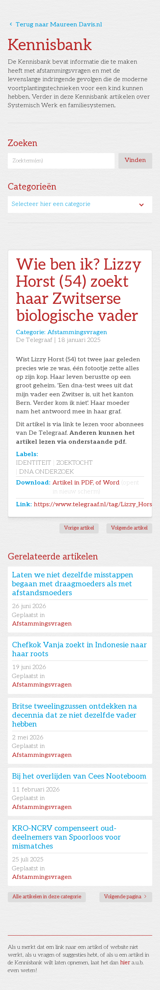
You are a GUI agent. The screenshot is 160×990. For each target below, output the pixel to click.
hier (125, 962)
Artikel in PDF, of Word (95, 487)
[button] (80, 204)
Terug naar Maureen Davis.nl (55, 24)
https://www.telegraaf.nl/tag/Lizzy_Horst (94, 504)
